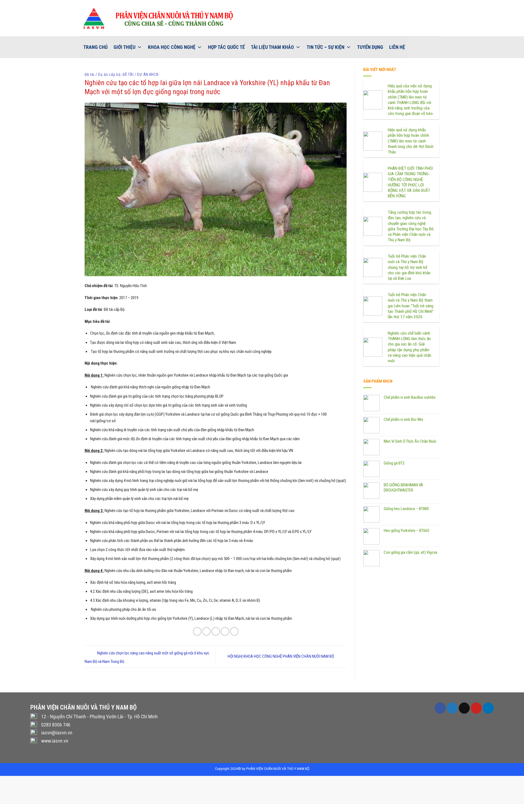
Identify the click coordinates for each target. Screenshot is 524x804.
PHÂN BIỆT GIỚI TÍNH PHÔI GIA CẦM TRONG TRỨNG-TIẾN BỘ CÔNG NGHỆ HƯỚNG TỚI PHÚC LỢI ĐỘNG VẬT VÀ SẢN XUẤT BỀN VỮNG (410, 182)
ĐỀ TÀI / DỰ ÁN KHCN (140, 74)
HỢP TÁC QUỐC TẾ (226, 47)
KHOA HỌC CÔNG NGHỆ (171, 47)
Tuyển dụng (370, 47)
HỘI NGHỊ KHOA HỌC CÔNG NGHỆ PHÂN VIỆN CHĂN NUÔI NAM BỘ (281, 656)
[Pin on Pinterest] (225, 631)
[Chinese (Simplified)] (504, 4)
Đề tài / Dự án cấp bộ (103, 74)
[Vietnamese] (489, 4)
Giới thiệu (124, 47)
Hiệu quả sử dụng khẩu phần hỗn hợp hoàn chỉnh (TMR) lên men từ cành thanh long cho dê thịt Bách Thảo (410, 140)
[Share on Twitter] (206, 631)
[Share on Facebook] (197, 631)
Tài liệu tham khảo (272, 47)
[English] (496, 4)
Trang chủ (95, 47)
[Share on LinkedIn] (234, 631)
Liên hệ (397, 47)
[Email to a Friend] (216, 631)
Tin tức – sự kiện (325, 47)
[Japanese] (518, 4)
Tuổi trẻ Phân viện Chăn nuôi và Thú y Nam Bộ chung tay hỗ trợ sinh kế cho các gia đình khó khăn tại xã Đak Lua (409, 267)
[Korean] (511, 4)
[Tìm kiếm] (413, 47)
